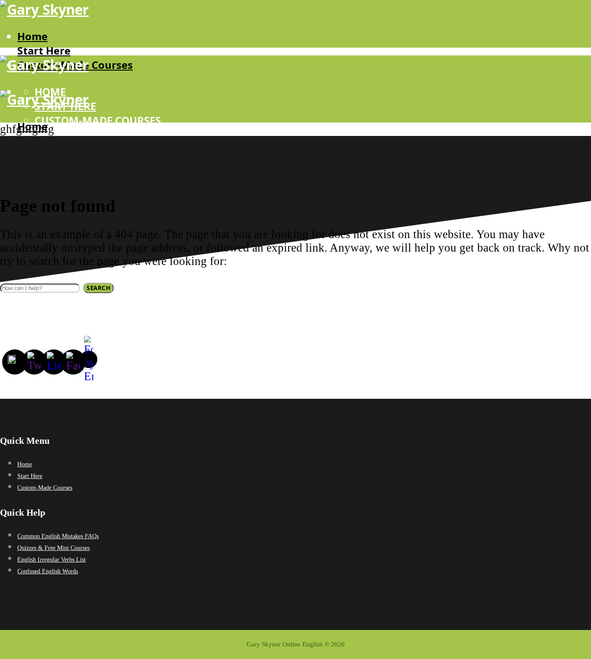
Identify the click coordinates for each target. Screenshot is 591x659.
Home (32, 36)
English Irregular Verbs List (51, 559)
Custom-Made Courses (98, 120)
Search (98, 288)
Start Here (44, 50)
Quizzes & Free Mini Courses (53, 548)
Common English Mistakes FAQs (58, 536)
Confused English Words (47, 571)
